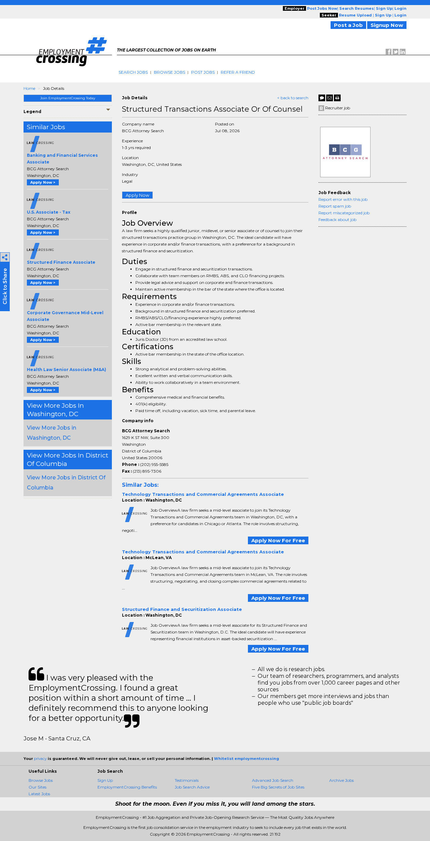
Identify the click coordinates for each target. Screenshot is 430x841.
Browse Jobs (169, 72)
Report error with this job (343, 199)
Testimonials (187, 780)
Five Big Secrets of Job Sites (278, 787)
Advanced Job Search (272, 780)
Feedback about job (337, 219)
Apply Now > (42, 182)
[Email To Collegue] (329, 98)
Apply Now (137, 195)
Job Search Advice (192, 787)
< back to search (292, 97)
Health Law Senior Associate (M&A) (66, 369)
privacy (40, 758)
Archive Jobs (341, 780)
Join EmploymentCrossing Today (67, 98)
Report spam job (334, 206)
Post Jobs (203, 72)
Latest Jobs (39, 793)
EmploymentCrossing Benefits (127, 787)
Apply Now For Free (278, 540)
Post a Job (348, 25)
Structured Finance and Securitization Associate (182, 609)
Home (29, 88)
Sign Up (105, 780)
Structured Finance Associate (61, 262)
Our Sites (37, 787)
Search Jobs (133, 72)
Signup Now (387, 25)
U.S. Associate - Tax (48, 212)
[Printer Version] (337, 98)
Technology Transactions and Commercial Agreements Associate (203, 494)
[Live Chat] (321, 98)
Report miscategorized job (344, 212)
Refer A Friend (238, 72)
